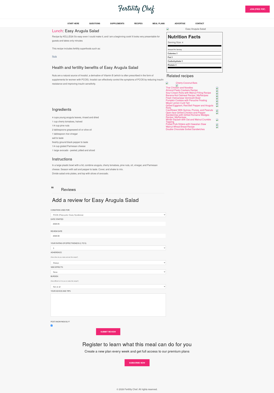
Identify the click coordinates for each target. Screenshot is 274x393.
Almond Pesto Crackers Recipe (182, 90)
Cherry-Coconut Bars (186, 82)
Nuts (54, 56)
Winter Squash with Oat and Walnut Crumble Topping (188, 120)
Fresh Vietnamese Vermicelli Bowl (183, 97)
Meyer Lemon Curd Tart (178, 102)
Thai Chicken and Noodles (179, 87)
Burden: (55, 276)
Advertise (180, 23)
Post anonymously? (60, 322)
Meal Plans (159, 23)
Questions (94, 23)
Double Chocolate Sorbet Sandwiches (185, 129)
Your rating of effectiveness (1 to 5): (69, 243)
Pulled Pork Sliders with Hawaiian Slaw (186, 124)
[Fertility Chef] (17, 9)
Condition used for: (60, 210)
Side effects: (57, 267)
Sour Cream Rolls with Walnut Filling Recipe (188, 92)
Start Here (73, 23)
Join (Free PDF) (257, 9)
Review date (56, 231)
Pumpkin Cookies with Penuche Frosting (186, 100)
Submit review (108, 331)
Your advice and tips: (61, 291)
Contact (199, 23)
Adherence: (56, 252)
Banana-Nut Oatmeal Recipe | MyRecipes (187, 95)
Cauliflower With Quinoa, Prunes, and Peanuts (189, 110)
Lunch (57, 30)
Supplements (117, 23)
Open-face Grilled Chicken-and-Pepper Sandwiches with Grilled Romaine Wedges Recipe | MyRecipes (187, 115)
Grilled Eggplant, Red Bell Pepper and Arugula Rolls (189, 106)
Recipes (138, 23)
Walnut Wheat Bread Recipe (180, 126)
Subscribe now (137, 362)
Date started (57, 219)
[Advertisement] (108, 99)
